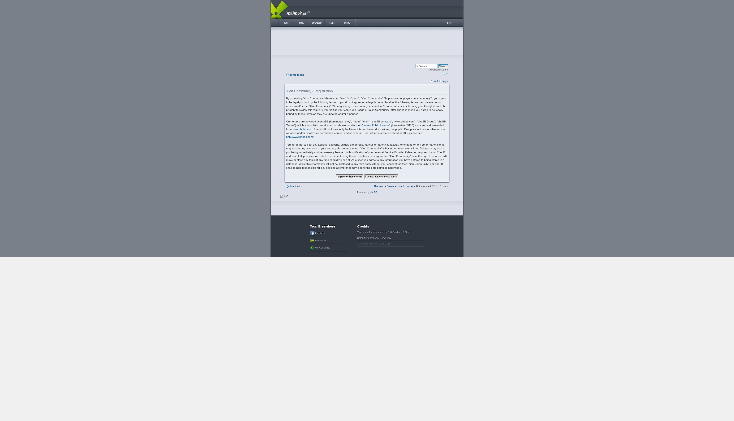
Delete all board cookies (400, 186)
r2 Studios (407, 232)
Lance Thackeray (382, 238)
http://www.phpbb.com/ (300, 136)
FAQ (435, 81)
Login (445, 81)
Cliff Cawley (394, 232)
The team (379, 186)
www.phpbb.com (302, 129)
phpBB (373, 192)
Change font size (445, 73)
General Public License (375, 125)
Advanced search (438, 69)
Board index (296, 74)
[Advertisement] (367, 41)
